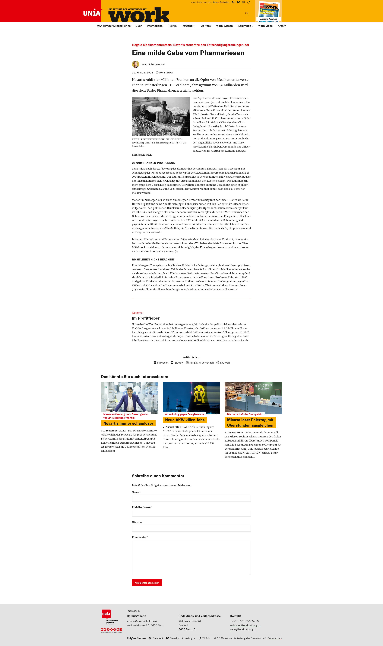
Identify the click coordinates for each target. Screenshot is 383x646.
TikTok (206, 638)
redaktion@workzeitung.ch (245, 625)
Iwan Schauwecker (153, 64)
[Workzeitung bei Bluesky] (238, 2)
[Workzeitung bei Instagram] (243, 2)
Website (137, 522)
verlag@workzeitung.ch (243, 629)
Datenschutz (275, 638)
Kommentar (140, 537)
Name (136, 492)
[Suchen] (246, 13)
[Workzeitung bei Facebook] (233, 2)
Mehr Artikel (166, 72)
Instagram (190, 638)
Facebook (157, 638)
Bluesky (174, 638)
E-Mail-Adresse (142, 507)
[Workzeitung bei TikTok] (248, 2)
